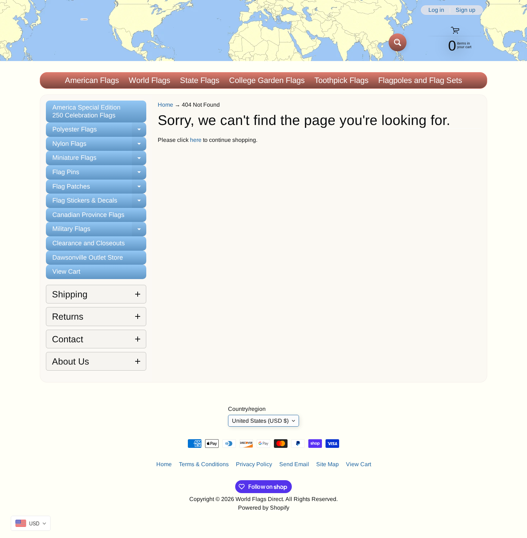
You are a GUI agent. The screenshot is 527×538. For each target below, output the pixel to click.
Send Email (294, 464)
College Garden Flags (267, 80)
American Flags (92, 80)
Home (165, 105)
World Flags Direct (259, 499)
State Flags (199, 80)
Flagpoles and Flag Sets (420, 80)
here (195, 140)
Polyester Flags (99, 131)
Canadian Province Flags (88, 214)
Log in (436, 10)
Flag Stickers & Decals (99, 202)
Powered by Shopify (263, 508)
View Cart (66, 271)
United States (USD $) (260, 421)
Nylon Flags (99, 145)
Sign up (465, 10)
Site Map (327, 464)
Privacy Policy (254, 464)
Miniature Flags (99, 159)
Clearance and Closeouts (88, 243)
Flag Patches (99, 188)
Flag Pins (99, 174)
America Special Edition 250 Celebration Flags (86, 111)
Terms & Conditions (204, 464)
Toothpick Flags (341, 80)
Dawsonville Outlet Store (87, 257)
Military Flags (99, 230)
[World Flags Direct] (64, 42)
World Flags (149, 80)
